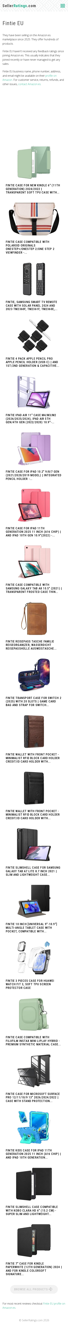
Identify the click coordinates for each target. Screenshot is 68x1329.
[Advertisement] (34, 116)
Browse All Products (31, 1289)
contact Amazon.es (29, 84)
